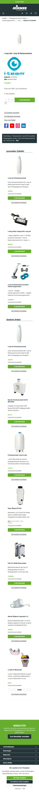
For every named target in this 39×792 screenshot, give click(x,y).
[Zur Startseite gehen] (19, 8)
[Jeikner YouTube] (12, 126)
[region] (19, 39)
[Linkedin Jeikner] (24, 126)
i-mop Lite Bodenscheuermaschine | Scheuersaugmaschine (18, 286)
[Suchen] (22, 13)
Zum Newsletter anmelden (19, 736)
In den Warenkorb (24, 100)
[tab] (19, 138)
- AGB (23, 788)
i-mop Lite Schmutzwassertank (17, 178)
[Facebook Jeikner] (7, 126)
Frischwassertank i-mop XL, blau (17, 455)
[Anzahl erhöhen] (12, 100)
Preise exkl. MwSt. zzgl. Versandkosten (15, 89)
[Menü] (3, 13)
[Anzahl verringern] (6, 100)
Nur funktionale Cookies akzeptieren (19, 782)
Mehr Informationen (24, 773)
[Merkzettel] (26, 13)
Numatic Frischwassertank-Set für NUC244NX (18, 401)
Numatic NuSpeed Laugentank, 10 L (18, 616)
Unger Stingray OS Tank (14, 508)
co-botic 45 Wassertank (15, 670)
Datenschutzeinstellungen (19, 785)
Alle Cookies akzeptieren (19, 778)
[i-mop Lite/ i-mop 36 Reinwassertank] (19, 39)
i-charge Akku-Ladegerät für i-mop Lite (19, 231)
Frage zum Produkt (9, 120)
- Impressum (17, 788)
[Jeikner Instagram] (18, 126)
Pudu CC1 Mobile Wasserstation (17, 563)
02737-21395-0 (20, 2)
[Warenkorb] (35, 13)
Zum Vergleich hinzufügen (11, 113)
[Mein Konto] (31, 13)
